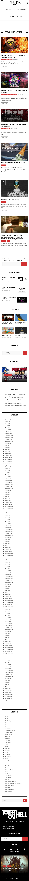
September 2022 (9, 512)
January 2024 (8, 480)
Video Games (8, 791)
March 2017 (8, 641)
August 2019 (8, 584)
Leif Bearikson (14, 128)
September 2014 (9, 700)
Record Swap (8, 764)
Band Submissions (9, 717)
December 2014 (9, 694)
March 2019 (8, 594)
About (12, 16)
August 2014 (8, 702)
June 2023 (7, 494)
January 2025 (8, 457)
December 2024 (9, 459)
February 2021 (8, 549)
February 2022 (8, 525)
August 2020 (8, 561)
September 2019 (9, 582)
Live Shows (8, 742)
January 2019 (8, 598)
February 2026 (8, 431)
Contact (19, 16)
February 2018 (8, 619)
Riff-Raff (7, 773)
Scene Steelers (9, 775)
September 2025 (9, 441)
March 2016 (8, 664)
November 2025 (9, 437)
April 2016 (7, 663)
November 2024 (9, 461)
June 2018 (7, 612)
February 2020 (8, 572)
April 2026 (7, 427)
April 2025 (7, 451)
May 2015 (7, 684)
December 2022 (9, 506)
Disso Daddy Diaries (10, 730)
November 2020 (9, 555)
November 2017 (9, 625)
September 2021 (9, 535)
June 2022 (7, 518)
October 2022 (8, 510)
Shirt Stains (8, 777)
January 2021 (8, 551)
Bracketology (8, 720)
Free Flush (7, 736)
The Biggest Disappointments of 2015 (13, 163)
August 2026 (8, 420)
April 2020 (7, 568)
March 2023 (8, 500)
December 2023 (9, 482)
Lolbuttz (7, 744)
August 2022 (8, 514)
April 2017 (7, 639)
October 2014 (8, 698)
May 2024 (7, 472)
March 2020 (8, 570)
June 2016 (7, 659)
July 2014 (7, 704)
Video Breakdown (9, 789)
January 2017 (8, 645)
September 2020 (9, 559)
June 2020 (7, 565)
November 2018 (9, 602)
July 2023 (7, 492)
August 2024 (8, 467)
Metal (3, 59)
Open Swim (8, 756)
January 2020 (8, 574)
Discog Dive (8, 726)
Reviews (7, 128)
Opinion (7, 758)
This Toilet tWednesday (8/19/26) (13, 403)
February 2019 (8, 596)
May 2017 (7, 637)
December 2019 (9, 576)
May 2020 (7, 567)
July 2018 (7, 610)
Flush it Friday (8, 734)
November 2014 (9, 696)
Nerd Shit (7, 748)
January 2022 (8, 527)
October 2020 (8, 557)
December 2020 (9, 553)
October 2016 (8, 651)
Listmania (4, 165)
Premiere (7, 762)
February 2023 (8, 502)
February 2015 (8, 690)
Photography (8, 760)
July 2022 (7, 516)
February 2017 (8, 643)
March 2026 (8, 429)
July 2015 (7, 680)
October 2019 (8, 580)
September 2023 (9, 488)
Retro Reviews (8, 766)
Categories (9, 9)
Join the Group (21, 9)
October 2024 (8, 463)
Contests (7, 722)
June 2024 (7, 470)
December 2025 (9, 435)
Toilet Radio (8, 59)
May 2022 (7, 520)
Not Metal (7, 754)
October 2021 (8, 533)
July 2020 (7, 563)
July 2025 (7, 445)
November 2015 (9, 672)
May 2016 (7, 661)
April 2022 (7, 521)
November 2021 (9, 531)
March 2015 (8, 688)
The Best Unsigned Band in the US (13, 783)
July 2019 (7, 586)
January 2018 (8, 621)
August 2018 (8, 608)
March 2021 (8, 547)
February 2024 (8, 478)
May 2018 (7, 613)
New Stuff (8, 94)
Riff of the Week (8, 374)
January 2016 (8, 668)
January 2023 (8, 504)
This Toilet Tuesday (10, 785)
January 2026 (8, 433)
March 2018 (8, 617)
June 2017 (7, 635)
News (8, 240)
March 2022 (8, 523)
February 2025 (8, 455)
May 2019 (7, 590)
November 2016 (9, 649)
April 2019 (7, 592)
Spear (9, 201)
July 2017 (7, 633)
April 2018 (7, 615)
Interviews (7, 738)
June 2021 (7, 541)
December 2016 (9, 647)
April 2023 (7, 498)
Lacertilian (15, 59)
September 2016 (9, 653)
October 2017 (8, 627)
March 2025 (8, 453)
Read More (4, 66)
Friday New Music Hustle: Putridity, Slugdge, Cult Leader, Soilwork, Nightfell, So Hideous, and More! (12, 237)
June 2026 (7, 423)
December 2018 (9, 600)
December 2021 (9, 529)
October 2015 (8, 674)
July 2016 (7, 657)
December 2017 (9, 623)
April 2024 (7, 474)
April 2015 (7, 686)
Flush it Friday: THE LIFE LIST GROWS (14, 398)
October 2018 (8, 604)
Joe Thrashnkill (11, 165)
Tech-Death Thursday (10, 781)
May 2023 (7, 496)
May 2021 (7, 543)
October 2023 (8, 486)
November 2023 (9, 484)
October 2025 (8, 439)
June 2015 (7, 682)
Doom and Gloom (9, 732)
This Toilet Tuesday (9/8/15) (10, 199)
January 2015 (8, 692)
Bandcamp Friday (9, 719)
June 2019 (7, 588)
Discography (8, 728)
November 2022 (9, 508)
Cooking (7, 724)
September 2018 (9, 606)
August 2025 (8, 443)
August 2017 (8, 631)
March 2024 (8, 476)
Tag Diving (7, 779)
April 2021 (7, 545)
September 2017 (9, 629)
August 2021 (8, 537)
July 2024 (7, 469)
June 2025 (7, 447)
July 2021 (7, 539)
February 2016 (8, 666)
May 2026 (7, 425)
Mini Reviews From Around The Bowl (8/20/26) (6, 337)
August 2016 (8, 655)
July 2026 (7, 422)
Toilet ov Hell (13, 878)
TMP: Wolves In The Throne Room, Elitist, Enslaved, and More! (7, 324)
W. (12, 240)
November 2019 (9, 578)
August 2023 (8, 490)
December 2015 (9, 670)
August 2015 (8, 678)
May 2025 (7, 449)
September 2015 (9, 676)
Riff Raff (7, 771)
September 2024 (9, 465)
